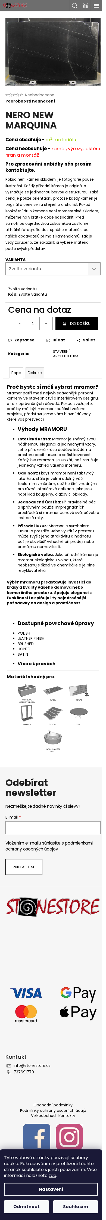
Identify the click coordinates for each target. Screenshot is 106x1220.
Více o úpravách (36, 664)
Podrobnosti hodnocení (30, 101)
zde (52, 1175)
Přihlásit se (24, 867)
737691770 (24, 1072)
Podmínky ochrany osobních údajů (53, 1110)
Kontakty (66, 1115)
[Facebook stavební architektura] (36, 1137)
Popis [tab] (16, 372)
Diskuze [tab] (35, 372)
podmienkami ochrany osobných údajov (49, 846)
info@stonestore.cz (32, 1065)
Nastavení (51, 1189)
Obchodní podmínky (53, 1105)
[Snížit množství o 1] (19, 323)
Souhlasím (75, 1206)
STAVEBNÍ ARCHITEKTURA (66, 354)
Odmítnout (26, 1206)
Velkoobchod (43, 1115)
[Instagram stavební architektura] (69, 1137)
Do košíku (80, 323)
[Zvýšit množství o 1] (45, 323)
